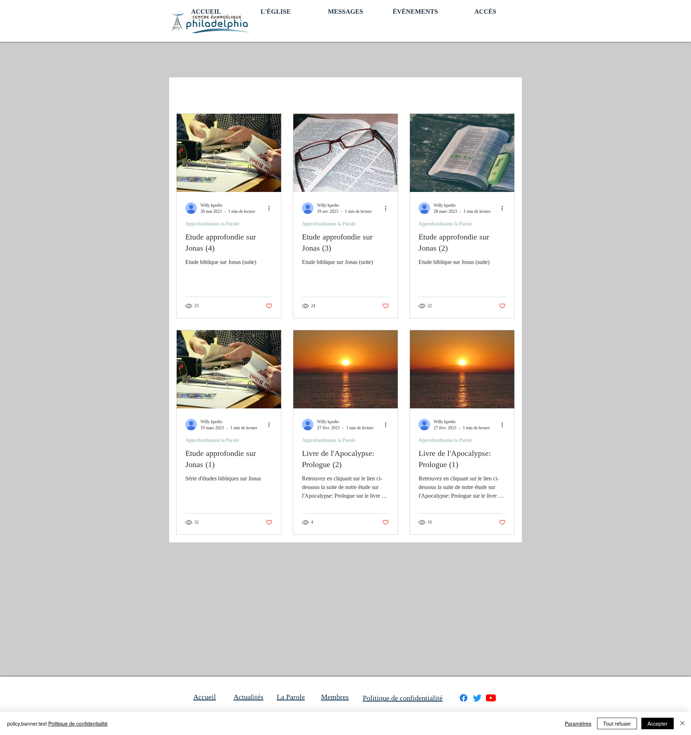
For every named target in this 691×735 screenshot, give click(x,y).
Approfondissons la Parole (212, 224)
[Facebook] (464, 698)
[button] (276, 10)
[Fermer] (682, 723)
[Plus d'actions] (271, 208)
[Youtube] (491, 698)
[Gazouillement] (477, 698)
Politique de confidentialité (78, 723)
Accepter (657, 723)
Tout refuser (617, 723)
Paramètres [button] (578, 723)
